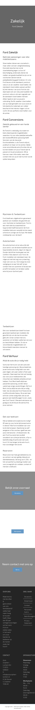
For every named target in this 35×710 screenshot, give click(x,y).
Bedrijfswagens (27, 616)
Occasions (27, 597)
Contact (27, 605)
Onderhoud (27, 601)
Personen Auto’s (27, 611)
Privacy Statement (27, 622)
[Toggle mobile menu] (31, 3)
